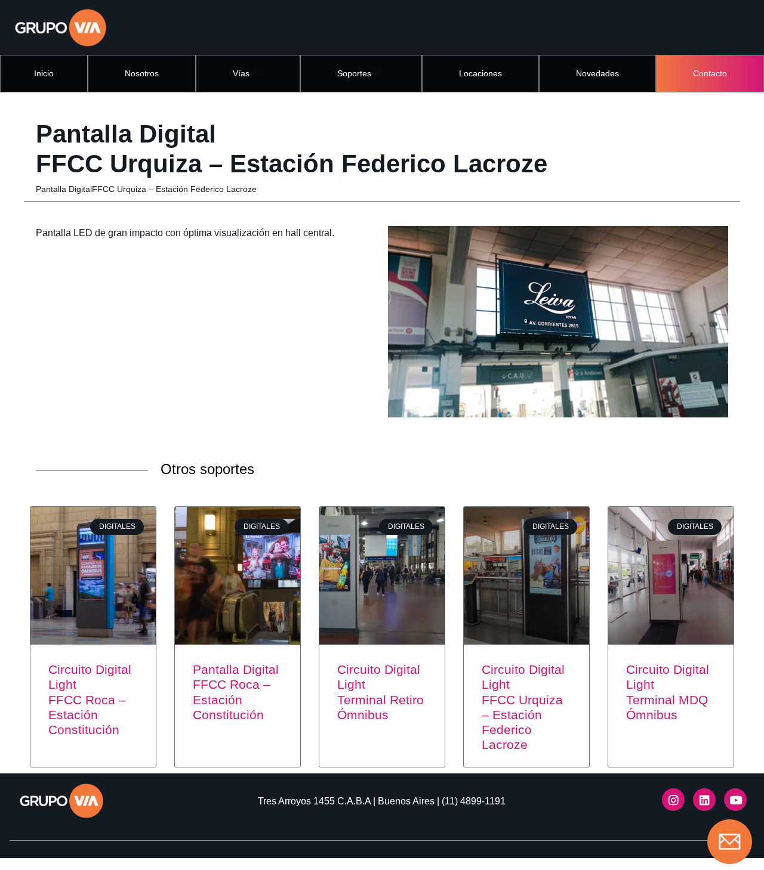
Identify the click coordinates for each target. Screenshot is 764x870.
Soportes (354, 73)
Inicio (44, 73)
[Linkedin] (704, 799)
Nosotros (142, 73)
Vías (241, 73)
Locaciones (480, 73)
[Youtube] (735, 799)
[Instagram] (673, 799)
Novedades (597, 73)
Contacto (710, 73)
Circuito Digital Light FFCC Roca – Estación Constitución (89, 699)
